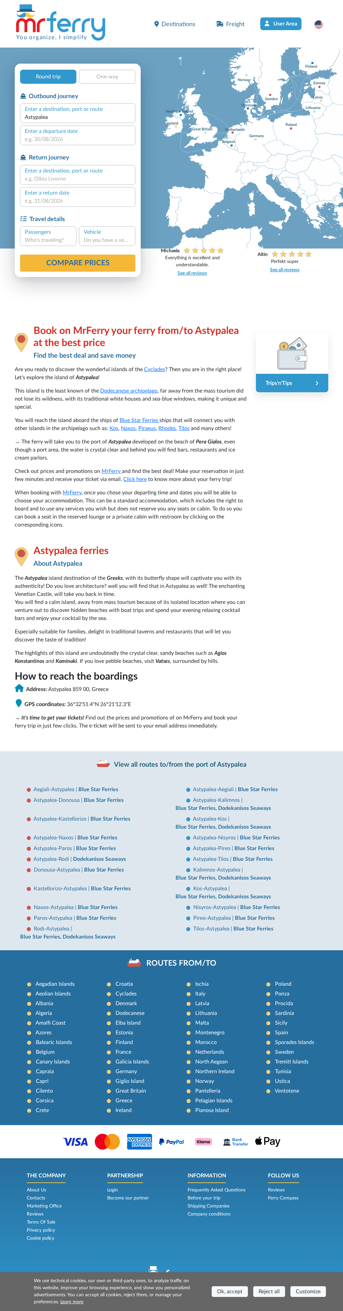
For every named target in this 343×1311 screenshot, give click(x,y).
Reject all (269, 1291)
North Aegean (211, 1061)
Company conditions (209, 1214)
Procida (284, 1003)
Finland (124, 1042)
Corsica (45, 1100)
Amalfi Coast (51, 1023)
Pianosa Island (212, 1110)
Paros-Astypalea (54, 918)
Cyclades (154, 369)
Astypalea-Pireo (212, 848)
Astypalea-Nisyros (215, 837)
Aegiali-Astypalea (54, 789)
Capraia (45, 1071)
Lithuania (206, 1013)
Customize (308, 1291)
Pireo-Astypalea (212, 918)
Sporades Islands (294, 1042)
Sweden (284, 1052)
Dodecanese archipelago (128, 391)
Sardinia (284, 1013)
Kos (114, 428)
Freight (235, 24)
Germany (126, 1071)
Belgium (45, 1052)
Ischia (202, 984)
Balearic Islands (54, 1042)
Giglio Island (130, 1081)
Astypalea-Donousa (57, 800)
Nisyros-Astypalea (215, 907)
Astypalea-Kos (210, 819)
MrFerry (111, 471)
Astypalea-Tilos (211, 859)
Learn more (71, 1302)
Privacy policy (41, 1230)
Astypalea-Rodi (51, 859)
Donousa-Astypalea (57, 870)
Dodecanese (130, 1013)
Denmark (126, 1003)
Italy (200, 993)
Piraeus (147, 428)
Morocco (206, 1042)
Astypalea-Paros (53, 848)
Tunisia (283, 1071)
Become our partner (128, 1198)
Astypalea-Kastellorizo (60, 819)
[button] (322, 24)
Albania (44, 1003)
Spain (281, 1032)
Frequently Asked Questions (217, 1190)
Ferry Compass (283, 1198)
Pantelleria (207, 1091)
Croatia (124, 984)
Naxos (128, 428)
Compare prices (78, 263)
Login (112, 1190)
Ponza (282, 993)
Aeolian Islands (53, 993)
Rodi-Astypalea (52, 929)
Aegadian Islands (55, 984)
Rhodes (167, 428)
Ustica (282, 1081)
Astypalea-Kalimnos (217, 800)
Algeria (44, 1013)
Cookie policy (40, 1238)
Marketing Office (44, 1206)
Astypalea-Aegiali (214, 789)
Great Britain (131, 1091)
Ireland (124, 1110)
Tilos (184, 428)
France (123, 1052)
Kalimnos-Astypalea (217, 870)
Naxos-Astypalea (54, 907)
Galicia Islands (132, 1061)
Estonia (124, 1032)
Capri (42, 1081)
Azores (44, 1032)
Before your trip (204, 1198)
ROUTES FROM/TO (181, 963)
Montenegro (209, 1032)
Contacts (36, 1198)
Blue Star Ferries (139, 420)
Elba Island (128, 1023)
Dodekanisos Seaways (99, 859)
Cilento (44, 1091)
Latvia (202, 1003)
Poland (283, 984)
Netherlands (209, 1052)
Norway (204, 1081)
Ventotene (287, 1091)
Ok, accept (230, 1291)
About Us (36, 1190)
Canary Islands (53, 1061)
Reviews (35, 1214)
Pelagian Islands (213, 1100)
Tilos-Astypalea (212, 929)
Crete (42, 1110)
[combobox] (78, 117)
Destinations (178, 24)
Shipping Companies (208, 1206)
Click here (135, 479)
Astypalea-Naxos (54, 837)
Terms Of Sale (41, 1222)
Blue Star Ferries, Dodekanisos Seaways (223, 808)
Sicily (281, 1023)
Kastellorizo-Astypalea (61, 888)
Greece (124, 1100)
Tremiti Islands (291, 1061)
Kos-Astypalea (210, 888)
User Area (284, 23)
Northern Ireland (214, 1071)
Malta (202, 1023)
